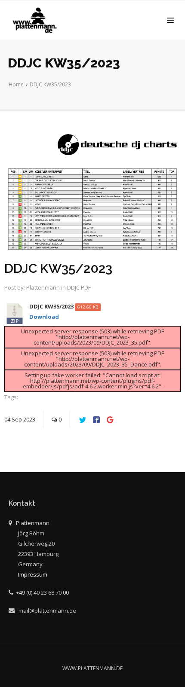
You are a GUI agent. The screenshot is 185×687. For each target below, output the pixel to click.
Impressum (32, 574)
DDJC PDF (79, 287)
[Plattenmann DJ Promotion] (37, 20)
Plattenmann (43, 287)
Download (44, 317)
